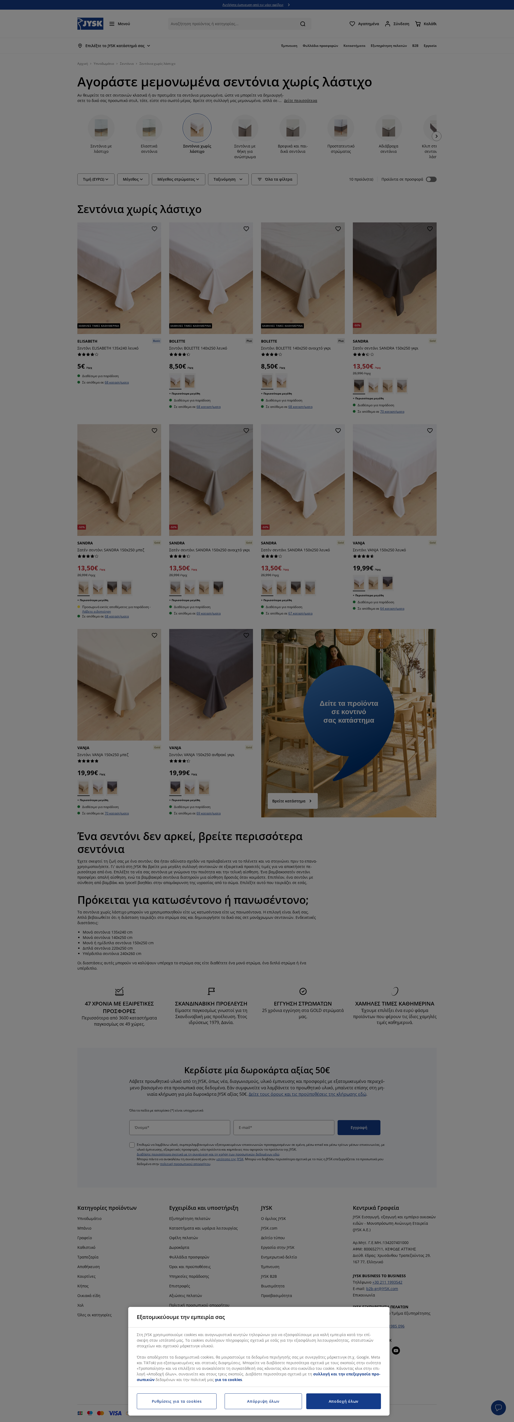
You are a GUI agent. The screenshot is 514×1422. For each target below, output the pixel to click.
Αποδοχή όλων (343, 1401)
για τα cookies (228, 1379)
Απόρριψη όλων (263, 1401)
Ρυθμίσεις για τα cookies (177, 1401)
